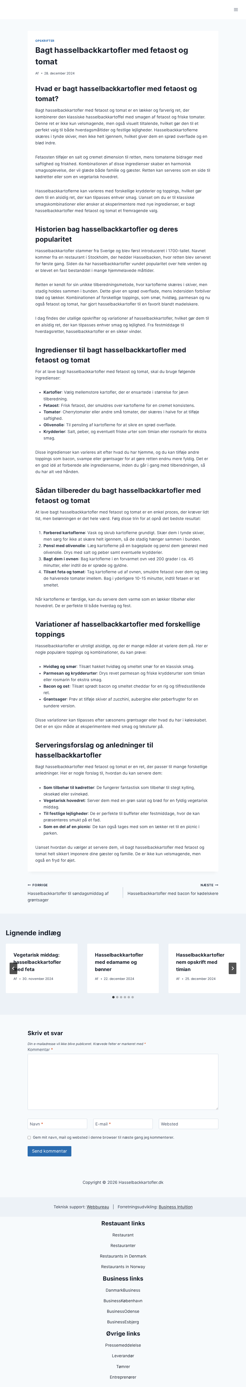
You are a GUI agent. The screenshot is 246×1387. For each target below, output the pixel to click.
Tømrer (123, 1366)
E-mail (103, 1124)
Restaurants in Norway (123, 1266)
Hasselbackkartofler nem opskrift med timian (200, 962)
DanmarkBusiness (123, 1290)
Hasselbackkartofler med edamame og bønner (119, 962)
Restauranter (123, 1245)
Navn (36, 1124)
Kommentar (40, 1049)
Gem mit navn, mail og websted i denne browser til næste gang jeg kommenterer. (103, 1137)
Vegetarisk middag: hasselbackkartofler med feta (37, 962)
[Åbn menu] (235, 9)
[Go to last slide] (13, 968)
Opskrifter (45, 41)
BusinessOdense (123, 1311)
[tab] (113, 997)
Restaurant (123, 1235)
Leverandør (123, 1355)
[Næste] (232, 968)
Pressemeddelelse (123, 1345)
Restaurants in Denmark (123, 1256)
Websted (169, 1124)
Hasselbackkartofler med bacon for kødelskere (173, 889)
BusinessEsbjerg (123, 1322)
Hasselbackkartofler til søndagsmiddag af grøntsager (68, 892)
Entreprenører (123, 1377)
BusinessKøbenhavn (123, 1300)
